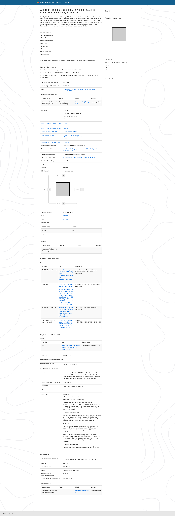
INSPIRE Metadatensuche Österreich (50, 2)
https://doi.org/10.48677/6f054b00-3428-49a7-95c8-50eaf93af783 (71, 347)
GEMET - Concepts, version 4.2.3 (51, 128)
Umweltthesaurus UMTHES (49, 132)
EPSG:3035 (66, 216)
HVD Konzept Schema (47, 135)
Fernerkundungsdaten (70, 132)
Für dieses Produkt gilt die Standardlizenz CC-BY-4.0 (79, 157)
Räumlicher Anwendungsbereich (50, 142)
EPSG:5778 (66, 219)
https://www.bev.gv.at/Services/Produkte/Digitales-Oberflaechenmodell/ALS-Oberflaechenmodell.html (66, 275)
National (66, 142)
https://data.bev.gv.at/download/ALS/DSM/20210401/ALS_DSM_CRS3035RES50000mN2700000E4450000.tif (66, 323)
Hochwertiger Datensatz (71, 135)
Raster (66, 128)
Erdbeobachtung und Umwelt (73, 137)
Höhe (65, 123)
